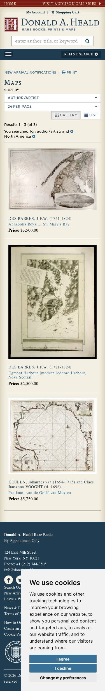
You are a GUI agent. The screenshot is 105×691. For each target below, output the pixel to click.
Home (10, 3)
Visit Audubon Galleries (70, 3)
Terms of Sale (15, 613)
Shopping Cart (67, 12)
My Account (35, 12)
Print (71, 72)
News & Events (16, 607)
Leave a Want (15, 598)
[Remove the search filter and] (71, 131)
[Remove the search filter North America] (33, 136)
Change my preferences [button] (63, 677)
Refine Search (79, 54)
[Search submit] (88, 41)
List (94, 115)
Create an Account (18, 628)
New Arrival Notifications (30, 72)
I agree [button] (63, 659)
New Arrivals (14, 593)
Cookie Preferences (19, 634)
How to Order (15, 622)
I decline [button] (63, 668)
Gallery (69, 115)
